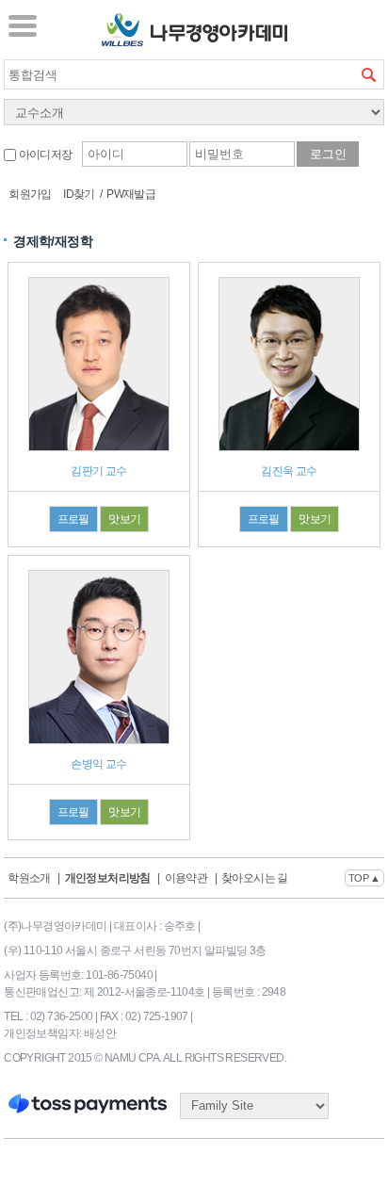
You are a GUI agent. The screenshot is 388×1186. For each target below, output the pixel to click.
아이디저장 (44, 154)
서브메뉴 (22, 25)
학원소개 (29, 878)
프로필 (73, 519)
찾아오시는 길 (254, 878)
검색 (369, 74)
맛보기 (124, 519)
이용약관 (186, 878)
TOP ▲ (364, 878)
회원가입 (30, 194)
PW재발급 (130, 194)
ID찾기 (79, 194)
